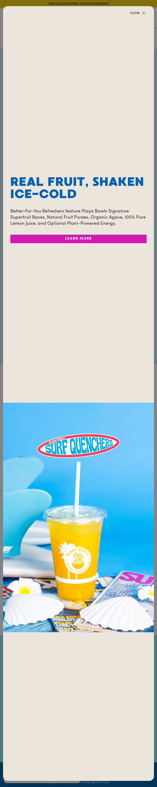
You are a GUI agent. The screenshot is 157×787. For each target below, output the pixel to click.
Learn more (78, 239)
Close (135, 13)
